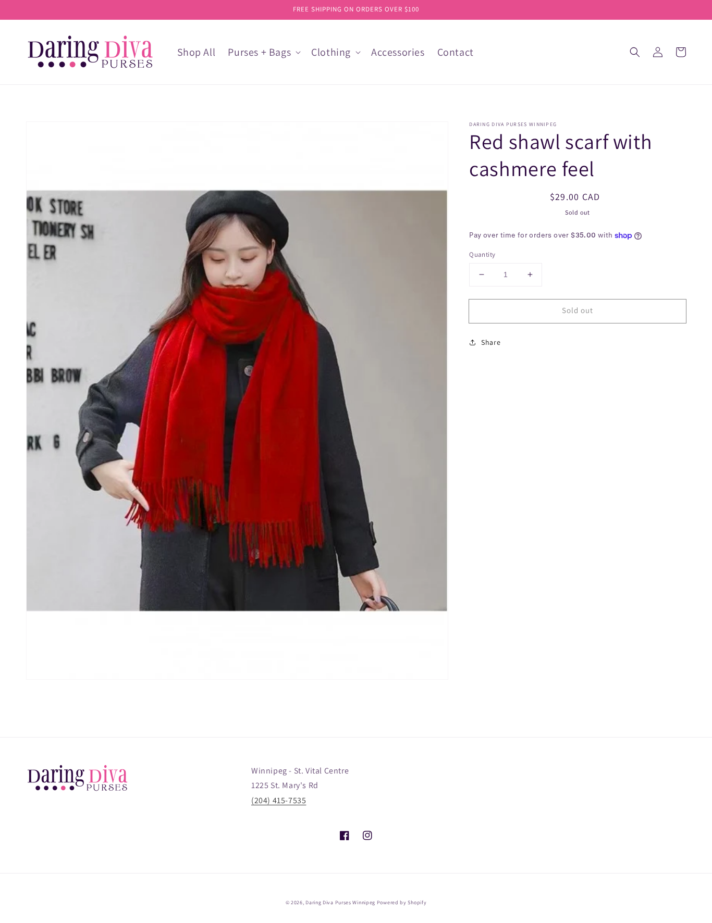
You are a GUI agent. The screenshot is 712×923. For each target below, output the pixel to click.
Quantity (482, 254)
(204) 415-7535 (278, 800)
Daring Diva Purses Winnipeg (340, 902)
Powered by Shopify (402, 902)
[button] (634, 52)
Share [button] (490, 342)
